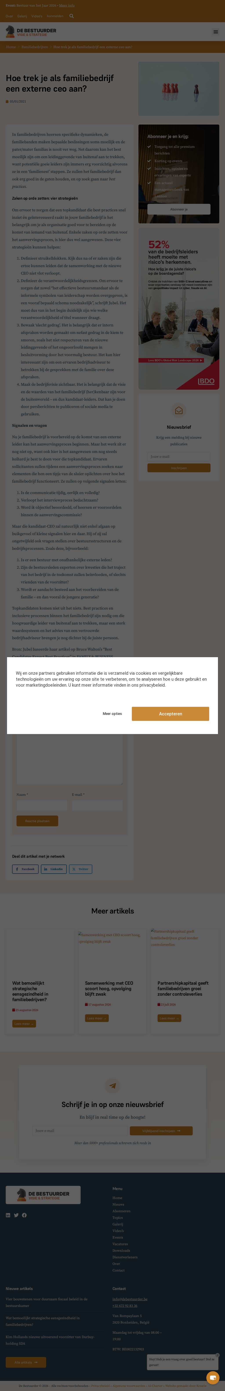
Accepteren (170, 713)
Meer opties (112, 714)
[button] (213, 1377)
